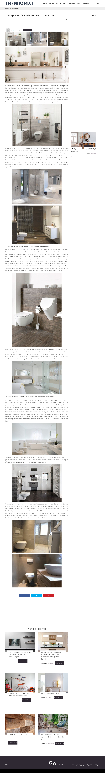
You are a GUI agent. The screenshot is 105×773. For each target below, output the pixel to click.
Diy (50, 3)
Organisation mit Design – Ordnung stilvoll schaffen (83, 149)
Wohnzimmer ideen (83, 3)
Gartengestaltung (58, 3)
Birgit (13, 30)
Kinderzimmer (71, 3)
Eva (10, 661)
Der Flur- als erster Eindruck (51, 693)
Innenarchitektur (14, 8)
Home (7, 8)
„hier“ (24, 354)
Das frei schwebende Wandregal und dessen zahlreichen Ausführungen (20, 654)
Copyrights (90, 765)
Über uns (67, 765)
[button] (73, 148)
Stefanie (44, 663)
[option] (83, 148)
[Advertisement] (37, 24)
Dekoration (43, 3)
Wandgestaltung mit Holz (17, 735)
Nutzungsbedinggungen (78, 765)
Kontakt (61, 765)
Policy (96, 765)
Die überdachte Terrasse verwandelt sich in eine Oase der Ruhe (52, 737)
